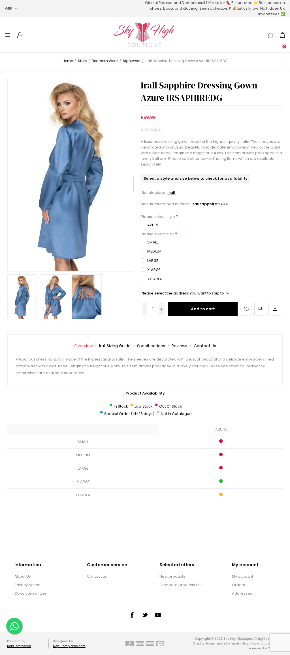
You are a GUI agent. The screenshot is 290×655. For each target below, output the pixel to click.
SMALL (152, 242)
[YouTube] (158, 615)
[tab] (83, 346)
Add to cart (203, 309)
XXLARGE (155, 279)
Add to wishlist (246, 309)
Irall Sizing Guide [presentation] (115, 346)
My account (242, 576)
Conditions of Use (30, 593)
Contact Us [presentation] (205, 346)
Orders (238, 585)
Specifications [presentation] (151, 346)
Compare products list (180, 585)
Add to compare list (260, 309)
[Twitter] (145, 614)
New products (172, 576)
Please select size (158, 234)
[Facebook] (132, 615)
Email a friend (274, 309)
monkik (236, 643)
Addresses (242, 593)
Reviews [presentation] (179, 346)
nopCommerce (19, 646)
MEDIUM (154, 251)
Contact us (97, 576)
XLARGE (154, 269)
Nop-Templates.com (69, 646)
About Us (22, 576)
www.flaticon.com (265, 643)
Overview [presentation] (83, 346)
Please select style (158, 217)
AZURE (153, 225)
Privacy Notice (27, 585)
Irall (171, 192)
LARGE (152, 260)
